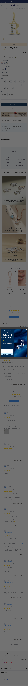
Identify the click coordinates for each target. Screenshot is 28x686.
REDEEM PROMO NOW (7, 354)
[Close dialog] (26, 329)
